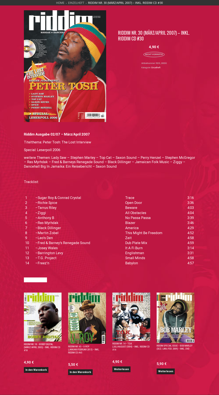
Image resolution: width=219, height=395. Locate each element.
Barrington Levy (50, 253)
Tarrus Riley (47, 208)
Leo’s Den (45, 238)
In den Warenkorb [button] (36, 369)
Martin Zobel (48, 233)
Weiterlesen (121, 369)
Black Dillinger (49, 228)
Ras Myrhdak (48, 223)
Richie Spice (47, 203)
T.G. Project (47, 258)
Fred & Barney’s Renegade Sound (64, 243)
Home (60, 3)
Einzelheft (76, 3)
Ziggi (42, 213)
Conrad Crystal (69, 198)
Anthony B (46, 218)
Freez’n (43, 263)
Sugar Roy (46, 198)
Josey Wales (48, 248)
